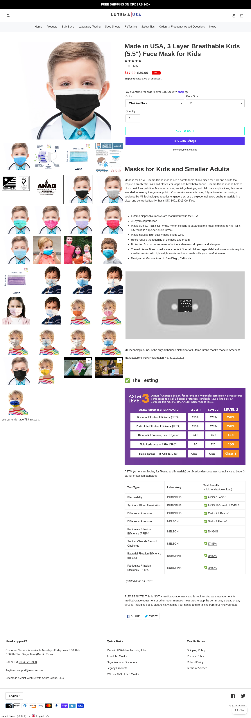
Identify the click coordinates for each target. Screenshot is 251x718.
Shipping (130, 78)
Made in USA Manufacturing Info (126, 650)
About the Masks (117, 656)
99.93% (212, 567)
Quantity (131, 111)
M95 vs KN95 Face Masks (123, 674)
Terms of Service (197, 668)
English (13, 695)
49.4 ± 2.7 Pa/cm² (218, 513)
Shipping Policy (196, 650)
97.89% (212, 543)
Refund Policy (195, 662)
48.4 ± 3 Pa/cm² (217, 521)
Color (129, 96)
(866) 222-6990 (28, 661)
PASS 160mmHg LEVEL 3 (223, 505)
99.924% (213, 531)
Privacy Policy (195, 656)
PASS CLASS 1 (217, 497)
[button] (133, 61)
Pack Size (192, 96)
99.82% (212, 555)
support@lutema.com (30, 670)
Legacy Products (117, 668)
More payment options (185, 149)
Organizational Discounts (122, 662)
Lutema (241, 705)
